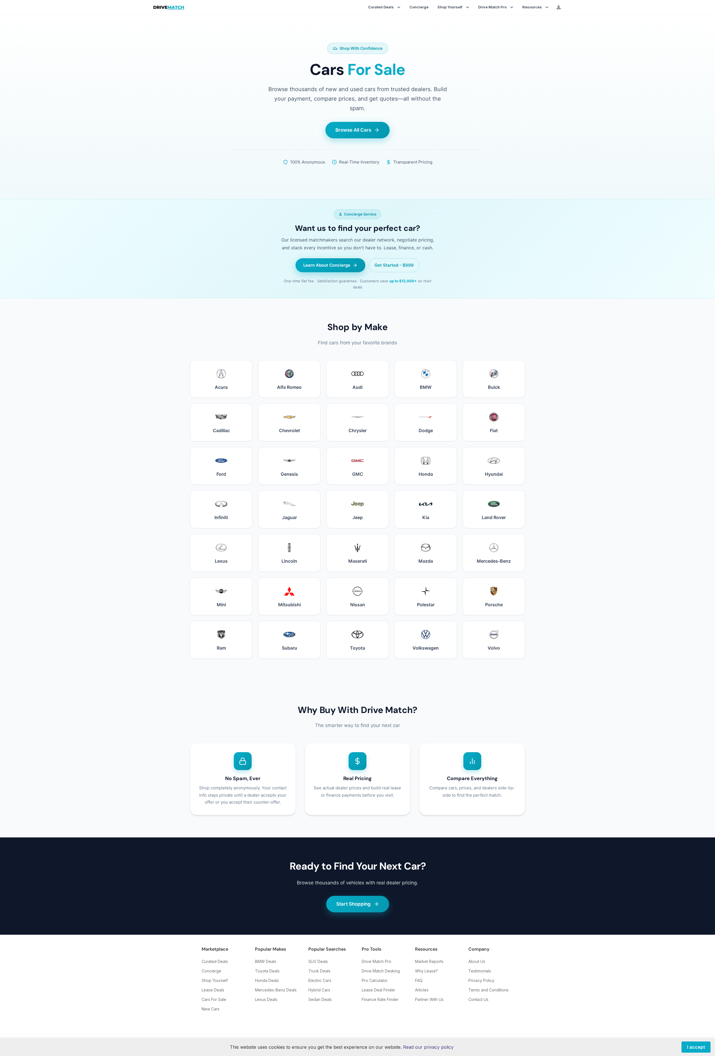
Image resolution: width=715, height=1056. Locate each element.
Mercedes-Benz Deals (276, 990)
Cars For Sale (214, 999)
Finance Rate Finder (380, 999)
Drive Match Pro (376, 961)
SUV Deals (318, 961)
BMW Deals (265, 961)
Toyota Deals (267, 971)
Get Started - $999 (394, 265)
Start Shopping (353, 904)
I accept (696, 1047)
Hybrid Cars (319, 990)
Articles (421, 990)
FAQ (419, 980)
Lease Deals (213, 990)
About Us (476, 961)
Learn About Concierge (326, 265)
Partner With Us (429, 999)
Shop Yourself (215, 980)
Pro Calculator (375, 980)
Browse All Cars (353, 130)
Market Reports (429, 961)
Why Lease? (426, 971)
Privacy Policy (481, 980)
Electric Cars (319, 980)
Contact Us (478, 999)
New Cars (211, 1009)
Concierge (418, 7)
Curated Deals (215, 961)
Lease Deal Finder (378, 990)
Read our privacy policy (428, 1047)
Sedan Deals (320, 999)
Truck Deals (319, 971)
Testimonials (479, 971)
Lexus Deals (266, 999)
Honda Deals (267, 980)
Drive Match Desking (381, 971)
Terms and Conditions (488, 990)
